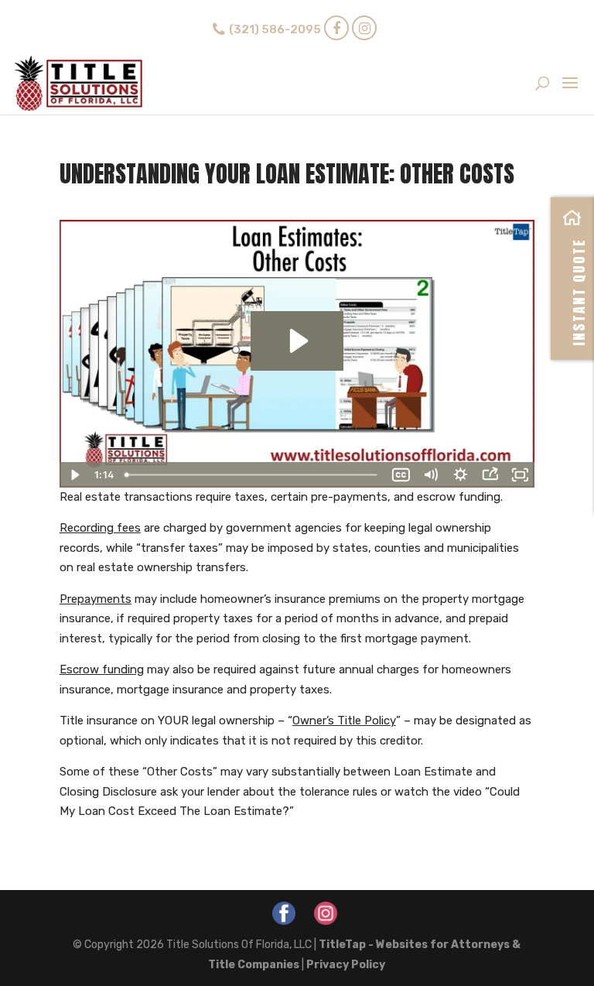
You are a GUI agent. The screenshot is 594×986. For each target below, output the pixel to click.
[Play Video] (74, 475)
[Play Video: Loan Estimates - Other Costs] (297, 341)
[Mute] (431, 475)
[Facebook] (336, 27)
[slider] (253, 475)
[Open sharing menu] (489, 475)
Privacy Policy (345, 964)
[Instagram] (364, 27)
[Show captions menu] (400, 475)
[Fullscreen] (519, 475)
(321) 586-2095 (275, 29)
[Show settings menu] (460, 475)
